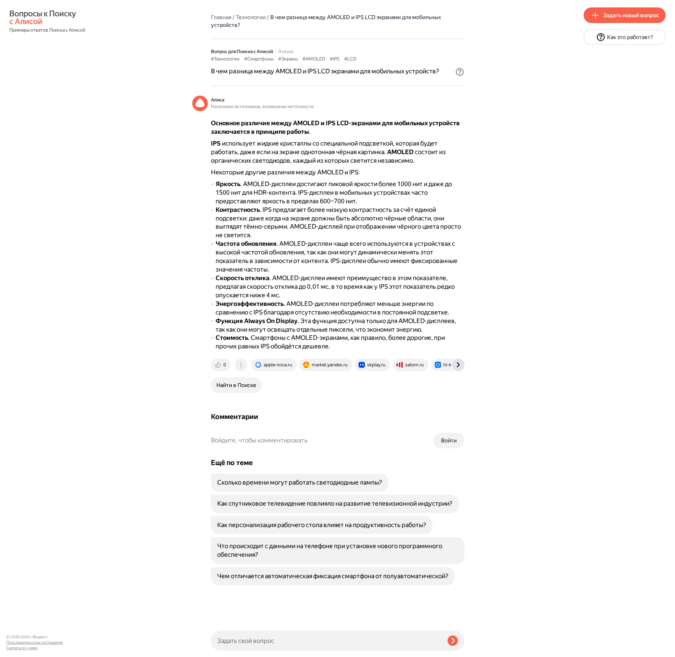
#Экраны (288, 59)
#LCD (350, 59)
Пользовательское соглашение (34, 642)
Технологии (251, 17)
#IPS (334, 59)
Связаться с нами (22, 648)
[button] (459, 71)
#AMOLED (313, 59)
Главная (221, 17)
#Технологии (225, 59)
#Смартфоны (258, 59)
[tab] (221, 365)
